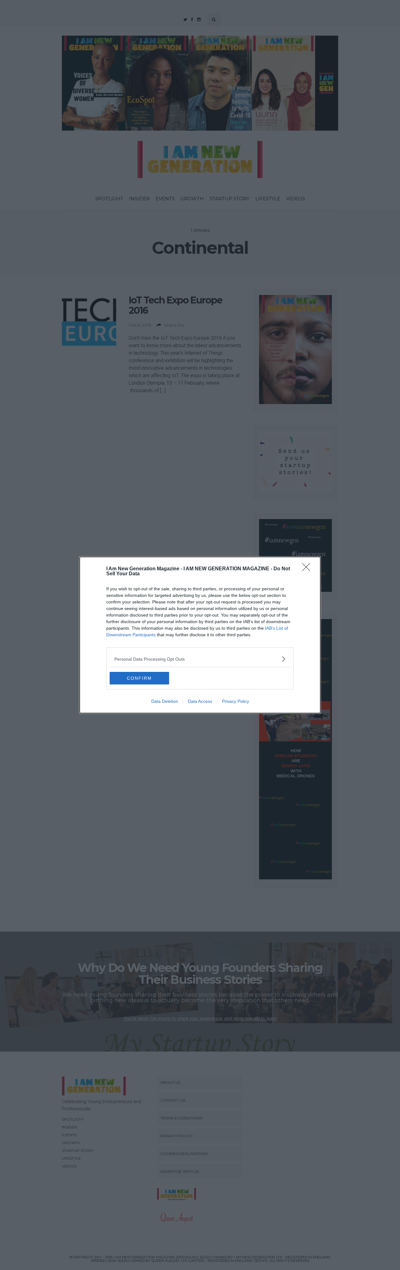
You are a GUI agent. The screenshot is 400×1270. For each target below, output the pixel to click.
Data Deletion (164, 701)
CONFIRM (139, 678)
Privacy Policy (235, 701)
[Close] (308, 569)
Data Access (200, 701)
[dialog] (200, 635)
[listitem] (200, 659)
